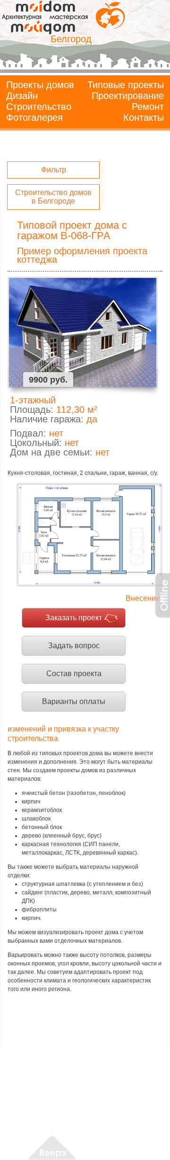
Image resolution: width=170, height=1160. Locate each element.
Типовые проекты (125, 84)
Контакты (143, 117)
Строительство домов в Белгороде (53, 196)
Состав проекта (74, 673)
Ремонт (148, 106)
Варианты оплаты (73, 701)
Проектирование (128, 95)
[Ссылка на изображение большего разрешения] (89, 535)
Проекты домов (40, 84)
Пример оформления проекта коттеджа (82, 255)
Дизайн (22, 95)
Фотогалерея (34, 117)
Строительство (38, 106)
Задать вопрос (74, 646)
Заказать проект (73, 618)
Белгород (71, 39)
